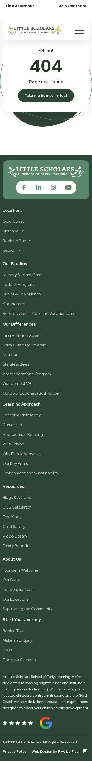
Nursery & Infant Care (22, 274)
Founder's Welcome (20, 570)
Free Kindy (12, 516)
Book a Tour (14, 630)
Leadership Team (19, 589)
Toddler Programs (19, 284)
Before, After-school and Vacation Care (39, 313)
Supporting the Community (27, 608)
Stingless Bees (16, 364)
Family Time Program (21, 335)
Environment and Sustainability (30, 473)
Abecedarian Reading (23, 434)
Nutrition (10, 354)
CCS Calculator (17, 507)
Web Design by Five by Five (55, 751)
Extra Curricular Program (25, 345)
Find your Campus (19, 659)
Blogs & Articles (17, 497)
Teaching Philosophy (22, 415)
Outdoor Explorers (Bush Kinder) (32, 393)
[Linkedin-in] (39, 187)
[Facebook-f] (24, 187)
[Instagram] (53, 187)
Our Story (11, 580)
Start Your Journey (22, 619)
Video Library (15, 536)
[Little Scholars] (34, 32)
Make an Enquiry (17, 640)
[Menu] (79, 30)
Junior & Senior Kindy (22, 294)
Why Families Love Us (22, 453)
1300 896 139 (16, 16)
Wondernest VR (17, 383)
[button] (72, 5)
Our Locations (15, 599)
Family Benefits (16, 545)
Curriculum (12, 424)
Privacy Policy (15, 751)
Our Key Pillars (15, 463)
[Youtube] (68, 187)
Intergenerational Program (27, 374)
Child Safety (14, 526)
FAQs (7, 650)
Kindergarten (15, 303)
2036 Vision (13, 444)
